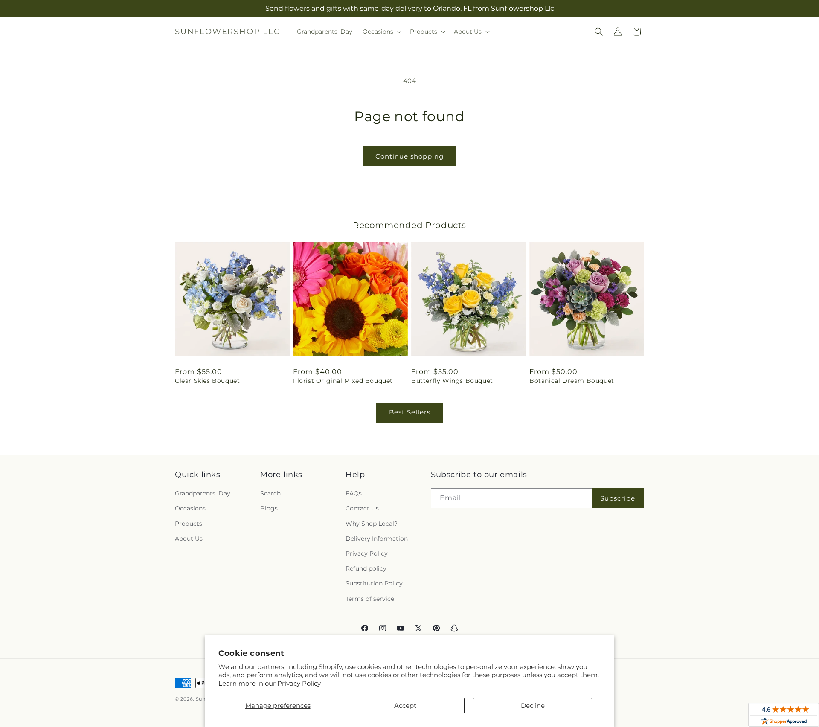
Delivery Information (377, 538)
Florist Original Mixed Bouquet (343, 381)
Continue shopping (409, 156)
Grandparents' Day (202, 493)
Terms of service (370, 598)
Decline (533, 705)
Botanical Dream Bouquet (571, 381)
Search (270, 493)
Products (188, 523)
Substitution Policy (374, 583)
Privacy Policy (299, 683)
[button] (381, 32)
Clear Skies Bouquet (207, 381)
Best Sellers (409, 412)
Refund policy (366, 568)
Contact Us (362, 508)
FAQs (354, 493)
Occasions (190, 508)
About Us (189, 538)
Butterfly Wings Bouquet (452, 381)
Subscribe (617, 498)
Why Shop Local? (372, 523)
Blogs (269, 508)
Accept (405, 705)
